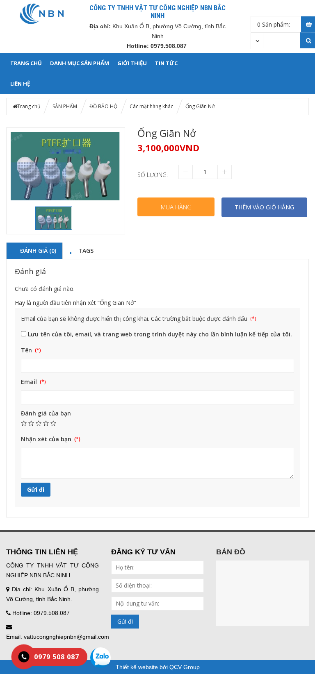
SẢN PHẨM (64, 106)
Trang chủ (26, 63)
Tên (27, 350)
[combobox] (257, 40)
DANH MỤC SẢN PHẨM (79, 63)
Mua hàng (176, 207)
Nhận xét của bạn (47, 439)
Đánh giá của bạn (46, 413)
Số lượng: (152, 175)
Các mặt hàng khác (151, 106)
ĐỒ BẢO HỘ (103, 106)
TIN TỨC (166, 63)
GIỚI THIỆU (132, 63)
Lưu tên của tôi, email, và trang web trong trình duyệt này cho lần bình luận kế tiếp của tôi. (160, 334)
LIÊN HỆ (20, 83)
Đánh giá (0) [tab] (38, 250)
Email (30, 382)
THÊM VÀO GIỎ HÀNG (264, 207)
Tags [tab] (86, 250)
